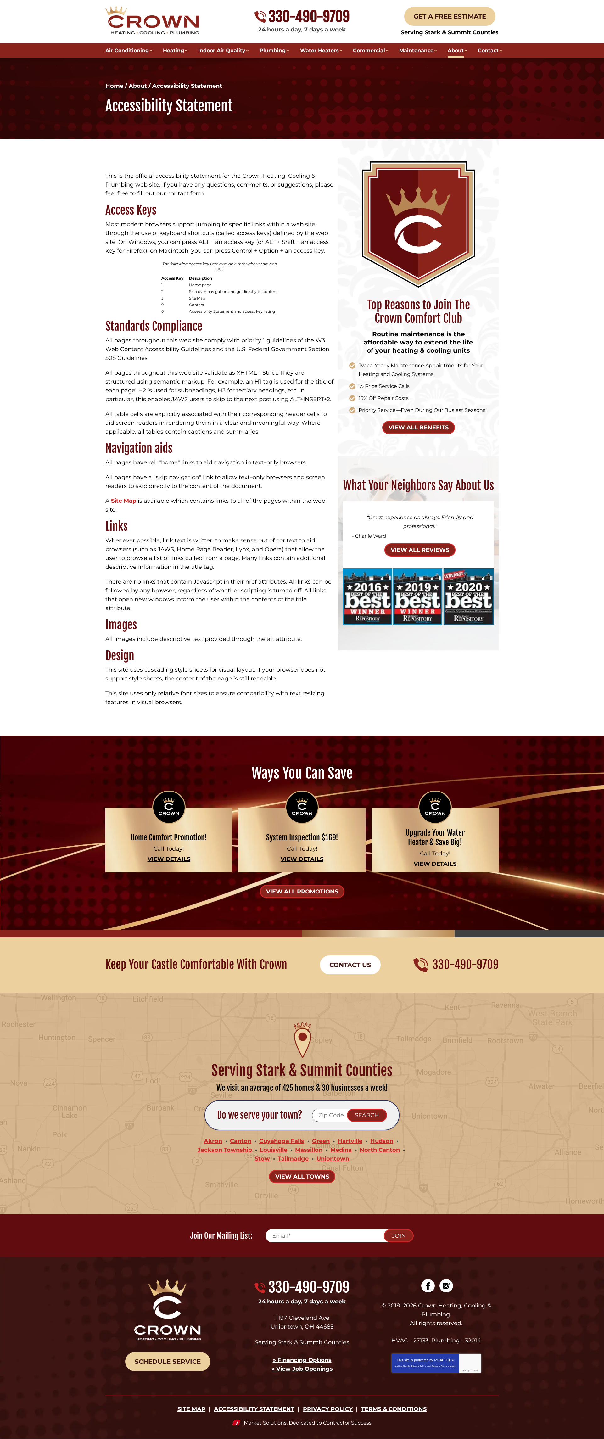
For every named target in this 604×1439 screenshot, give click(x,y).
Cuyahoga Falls (281, 1141)
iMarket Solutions (265, 1423)
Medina (341, 1149)
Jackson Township (225, 1149)
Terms (475, 1370)
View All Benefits (419, 427)
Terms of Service (440, 1366)
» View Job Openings (302, 1368)
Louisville (273, 1149)
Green (321, 1141)
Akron (213, 1141)
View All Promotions (302, 891)
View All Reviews (420, 549)
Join (399, 1235)
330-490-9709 (309, 17)
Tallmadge (293, 1158)
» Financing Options (302, 1360)
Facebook (428, 1285)
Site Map (123, 500)
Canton (240, 1141)
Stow (262, 1158)
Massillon (308, 1149)
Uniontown (332, 1158)
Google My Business (446, 1285)
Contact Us (350, 965)
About (138, 85)
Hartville (350, 1141)
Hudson (381, 1141)
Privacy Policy (418, 1366)
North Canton (380, 1149)
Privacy (466, 1370)
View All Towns (302, 1176)
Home (114, 85)
